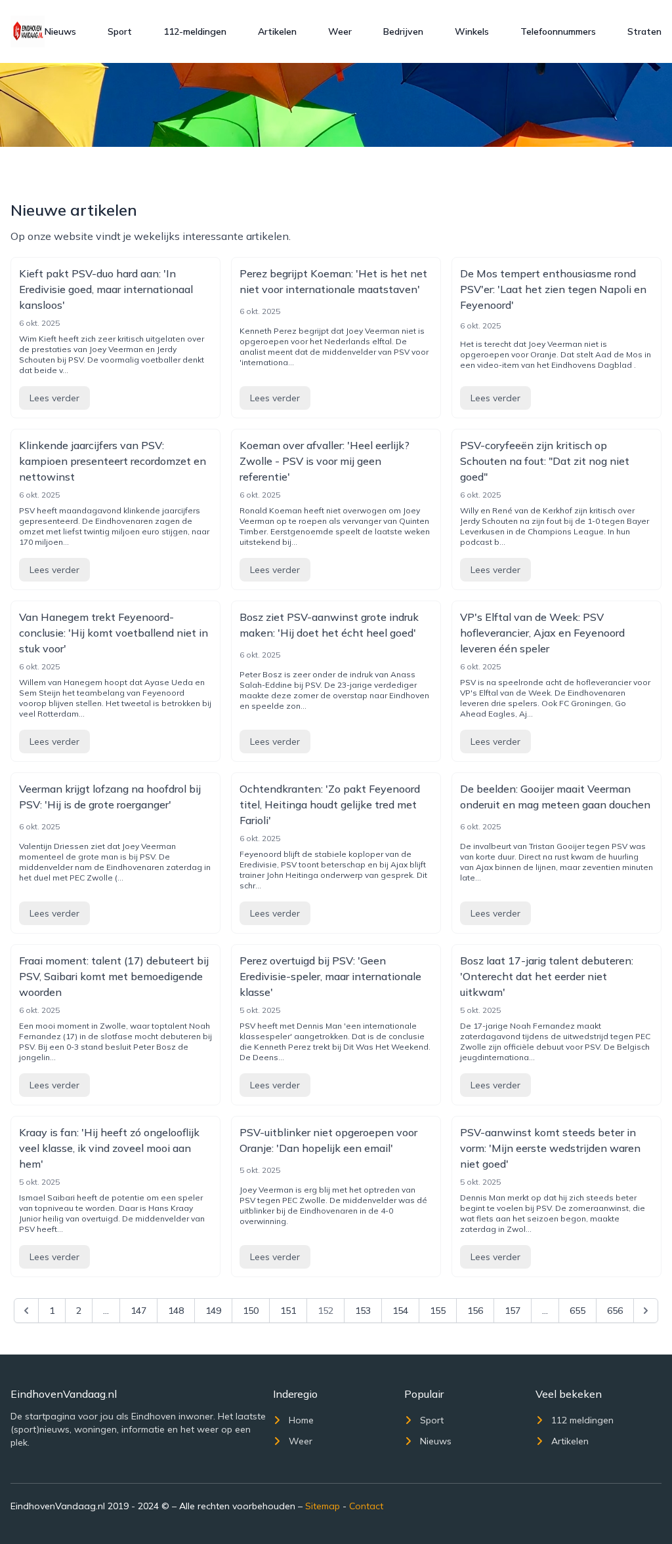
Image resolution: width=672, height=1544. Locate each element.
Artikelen (277, 31)
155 (438, 1310)
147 (138, 1310)
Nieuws (60, 31)
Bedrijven (403, 31)
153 (363, 1310)
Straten (644, 31)
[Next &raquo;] (645, 1310)
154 (400, 1310)
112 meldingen (582, 1420)
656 (615, 1310)
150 (251, 1310)
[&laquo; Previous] (26, 1310)
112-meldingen (194, 31)
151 (288, 1310)
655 (577, 1310)
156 (475, 1310)
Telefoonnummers (558, 31)
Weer (340, 31)
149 (213, 1310)
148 (176, 1310)
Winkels (472, 31)
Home (301, 1420)
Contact (366, 1506)
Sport (120, 31)
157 (512, 1310)
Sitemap (322, 1506)
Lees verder (54, 398)
